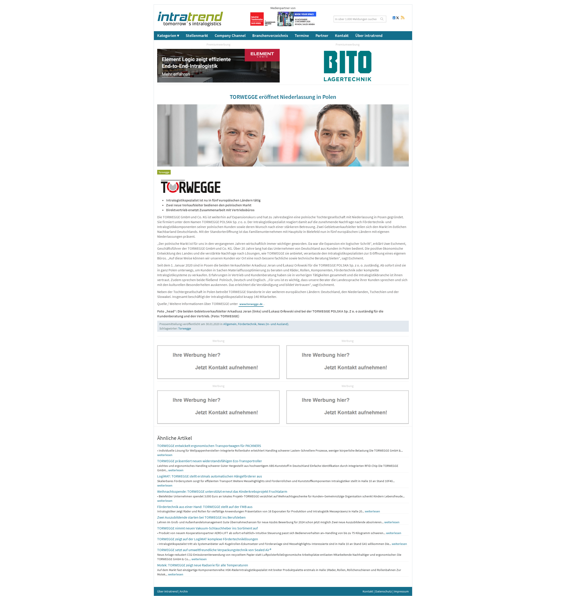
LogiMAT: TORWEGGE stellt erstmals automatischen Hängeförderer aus (209, 476)
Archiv (184, 591)
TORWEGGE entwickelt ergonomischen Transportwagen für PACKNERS (209, 445)
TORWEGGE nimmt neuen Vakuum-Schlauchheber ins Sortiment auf (207, 528)
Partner (322, 35)
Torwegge (184, 328)
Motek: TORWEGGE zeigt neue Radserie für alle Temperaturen (202, 565)
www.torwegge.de (251, 304)
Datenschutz (383, 591)
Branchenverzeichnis (270, 35)
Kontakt (342, 35)
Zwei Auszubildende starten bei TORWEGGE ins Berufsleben (201, 517)
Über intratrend (368, 35)
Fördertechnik (247, 324)
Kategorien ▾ (168, 35)
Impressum (401, 591)
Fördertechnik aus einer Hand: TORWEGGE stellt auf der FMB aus (204, 506)
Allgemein (230, 324)
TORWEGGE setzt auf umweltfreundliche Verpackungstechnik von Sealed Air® (214, 550)
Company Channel (230, 35)
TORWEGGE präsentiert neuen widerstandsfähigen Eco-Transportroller (209, 461)
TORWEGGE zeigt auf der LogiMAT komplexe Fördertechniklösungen (207, 539)
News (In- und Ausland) (273, 324)
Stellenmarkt (197, 35)
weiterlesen (164, 455)
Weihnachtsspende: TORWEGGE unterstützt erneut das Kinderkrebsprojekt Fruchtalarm (222, 491)
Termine (302, 35)
